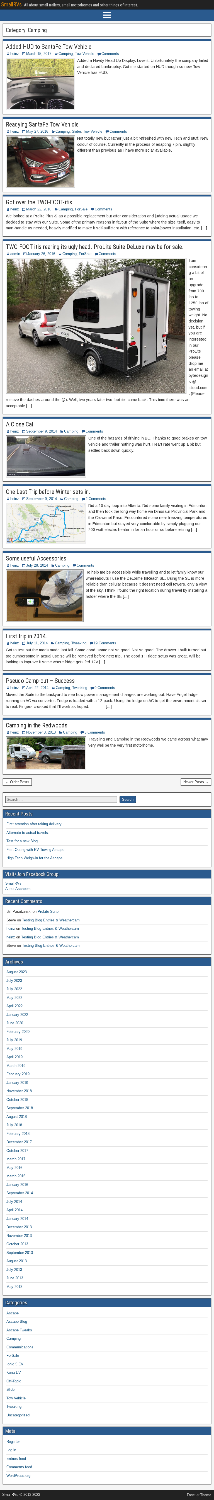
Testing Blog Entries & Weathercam (51, 920)
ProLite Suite (48, 911)
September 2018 (19, 1108)
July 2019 (14, 1040)
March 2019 (15, 1066)
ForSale (81, 209)
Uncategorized (18, 1415)
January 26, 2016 (41, 254)
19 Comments (105, 643)
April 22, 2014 (37, 688)
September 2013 (19, 1253)
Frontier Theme (199, 1494)
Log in (11, 1450)
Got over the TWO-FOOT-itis (39, 202)
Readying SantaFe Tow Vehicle (42, 124)
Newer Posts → (196, 782)
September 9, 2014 (41, 431)
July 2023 (14, 981)
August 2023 (16, 972)
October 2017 (17, 1151)
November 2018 (19, 1091)
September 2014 (19, 1193)
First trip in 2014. (26, 636)
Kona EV (13, 1372)
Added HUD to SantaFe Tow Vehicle (48, 46)
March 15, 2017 (38, 54)
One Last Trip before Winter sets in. (48, 491)
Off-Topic (13, 1381)
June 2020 (14, 1023)
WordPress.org (18, 1476)
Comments (110, 54)
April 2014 (14, 1210)
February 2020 (18, 1032)
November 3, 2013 (41, 732)
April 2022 (14, 1006)
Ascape (12, 1313)
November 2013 (19, 1236)
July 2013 (14, 1270)
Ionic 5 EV (14, 1364)
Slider (76, 131)
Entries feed (16, 1459)
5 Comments (94, 732)
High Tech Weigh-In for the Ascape (34, 858)
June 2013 (14, 1278)
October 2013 (17, 1244)
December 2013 (19, 1227)
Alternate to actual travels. (27, 833)
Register (13, 1442)
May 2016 (14, 1168)
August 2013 (16, 1261)
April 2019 (14, 1057)
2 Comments (96, 499)
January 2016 (17, 1185)
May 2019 (14, 1049)
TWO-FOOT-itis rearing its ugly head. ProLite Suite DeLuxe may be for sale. (95, 246)
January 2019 (17, 1083)
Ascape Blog (16, 1321)
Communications (19, 1347)
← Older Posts (17, 782)
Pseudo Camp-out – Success (40, 680)
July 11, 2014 (37, 643)
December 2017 (19, 1142)
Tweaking (78, 643)
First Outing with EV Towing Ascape (35, 850)
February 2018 (18, 1134)
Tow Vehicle (84, 54)
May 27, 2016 (37, 131)
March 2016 (15, 1176)
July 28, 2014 (37, 565)
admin (15, 254)
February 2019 (18, 1074)
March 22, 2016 (38, 209)
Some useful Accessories (36, 558)
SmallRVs (11, 4)
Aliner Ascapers (18, 889)
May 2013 (14, 1287)
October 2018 (17, 1100)
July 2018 (14, 1125)
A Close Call (20, 424)
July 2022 (14, 989)
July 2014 (14, 1202)
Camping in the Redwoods (36, 725)
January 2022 (17, 1015)
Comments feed (19, 1467)
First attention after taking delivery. (34, 824)
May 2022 (14, 998)
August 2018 (16, 1117)
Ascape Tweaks (19, 1330)
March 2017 (15, 1159)
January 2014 (17, 1219)
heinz (14, 54)
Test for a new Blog (22, 841)
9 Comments (104, 688)
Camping (66, 54)
